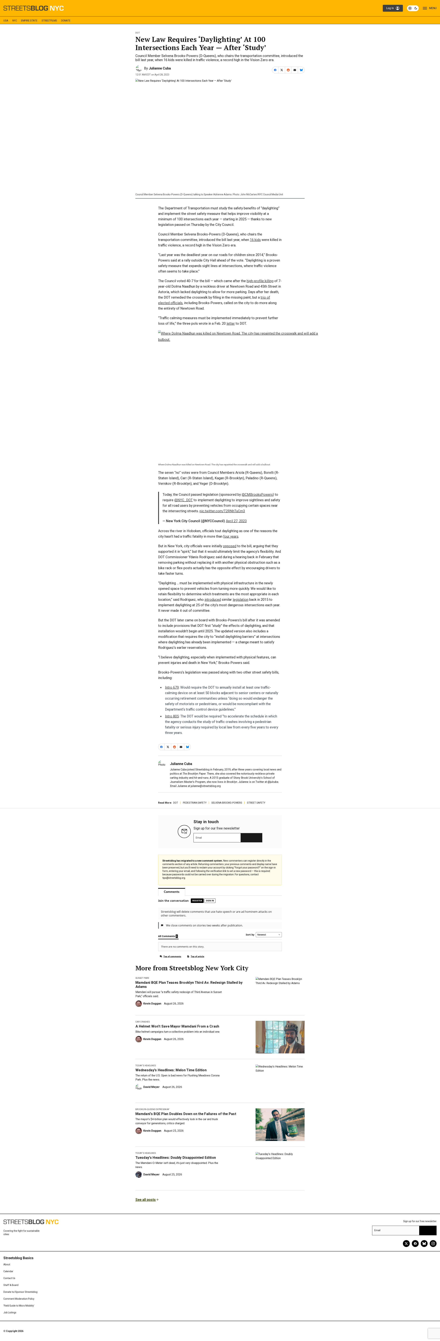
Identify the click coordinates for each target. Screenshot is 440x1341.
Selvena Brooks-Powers (226, 802)
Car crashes (142, 1022)
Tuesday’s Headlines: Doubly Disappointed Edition (175, 1158)
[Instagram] (433, 1243)
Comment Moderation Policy (18, 1298)
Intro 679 (172, 687)
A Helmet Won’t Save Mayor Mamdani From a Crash (177, 1026)
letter (231, 323)
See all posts (145, 1200)
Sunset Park (142, 978)
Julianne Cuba (160, 68)
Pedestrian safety (195, 802)
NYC (14, 20)
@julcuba (273, 781)
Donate (65, 20)
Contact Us (9, 1278)
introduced (213, 599)
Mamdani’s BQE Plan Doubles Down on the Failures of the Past (185, 1114)
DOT (137, 33)
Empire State (29, 20)
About (6, 1264)
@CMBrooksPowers (257, 494)
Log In (390, 8)
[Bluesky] (424, 1243)
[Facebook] (415, 1243)
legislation (240, 599)
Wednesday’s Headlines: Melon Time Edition (171, 1070)
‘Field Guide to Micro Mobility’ (18, 1305)
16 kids (255, 240)
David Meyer (151, 1087)
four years (230, 536)
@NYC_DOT (183, 500)
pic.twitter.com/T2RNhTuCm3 (222, 511)
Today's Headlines (145, 1066)
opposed (229, 546)
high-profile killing (260, 281)
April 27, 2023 (236, 521)
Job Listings (9, 1312)
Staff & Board (10, 1285)
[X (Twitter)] (406, 1243)
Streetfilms (49, 20)
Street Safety (256, 802)
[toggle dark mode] (413, 8)
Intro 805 (172, 716)
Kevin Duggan (152, 1003)
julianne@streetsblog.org (206, 786)
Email (199, 837)
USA (5, 20)
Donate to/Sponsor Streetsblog (20, 1292)
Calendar (8, 1271)
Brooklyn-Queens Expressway (152, 1109)
